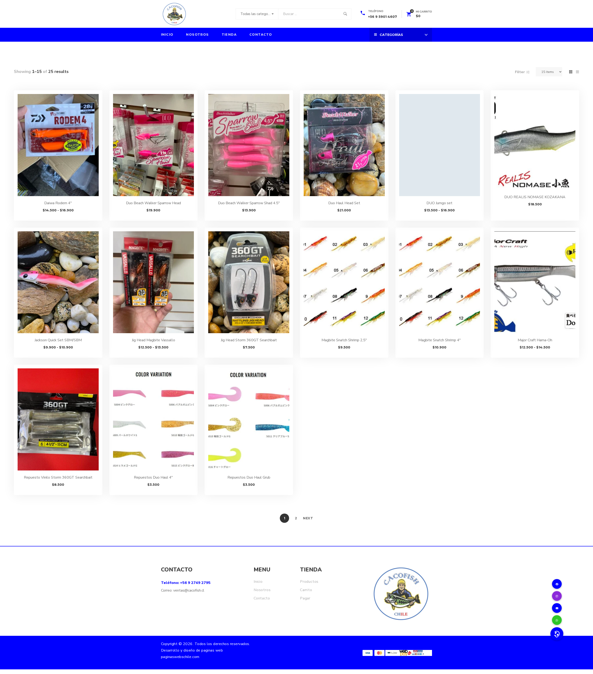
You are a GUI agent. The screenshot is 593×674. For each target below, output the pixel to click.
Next (308, 518)
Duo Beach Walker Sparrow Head (153, 203)
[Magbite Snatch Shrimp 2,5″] (344, 282)
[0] (409, 15)
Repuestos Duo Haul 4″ (153, 477)
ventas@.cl (188, 590)
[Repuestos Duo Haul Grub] (248, 419)
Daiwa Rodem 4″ (58, 203)
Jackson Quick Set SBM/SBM (58, 340)
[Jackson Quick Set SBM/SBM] (58, 282)
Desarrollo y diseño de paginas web (192, 650)
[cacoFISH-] (174, 14)
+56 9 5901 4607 (382, 17)
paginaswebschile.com (180, 656)
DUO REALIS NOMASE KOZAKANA (534, 197)
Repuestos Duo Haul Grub (248, 477)
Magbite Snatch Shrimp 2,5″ (344, 340)
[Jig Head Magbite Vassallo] (153, 282)
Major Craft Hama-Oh (535, 340)
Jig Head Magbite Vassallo (153, 340)
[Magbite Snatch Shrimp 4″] (439, 282)
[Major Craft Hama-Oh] (534, 282)
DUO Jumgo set (439, 203)
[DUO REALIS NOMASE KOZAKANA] (534, 142)
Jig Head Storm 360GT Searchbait (249, 340)
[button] (556, 633)
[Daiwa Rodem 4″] (58, 145)
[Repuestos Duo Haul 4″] (153, 419)
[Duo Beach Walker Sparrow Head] (153, 145)
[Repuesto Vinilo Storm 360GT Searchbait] (58, 419)
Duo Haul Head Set (344, 203)
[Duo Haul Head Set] (344, 145)
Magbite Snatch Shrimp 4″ (439, 340)
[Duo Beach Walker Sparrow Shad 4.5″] (248, 145)
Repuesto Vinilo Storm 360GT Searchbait (58, 477)
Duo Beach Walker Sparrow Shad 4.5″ (249, 203)
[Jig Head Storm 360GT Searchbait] (248, 282)
